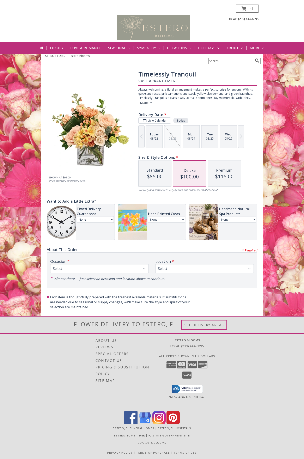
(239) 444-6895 (248, 19)
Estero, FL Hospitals (174, 428)
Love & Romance (85, 48)
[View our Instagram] (159, 423)
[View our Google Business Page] (145, 423)
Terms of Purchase (153, 452)
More (255, 48)
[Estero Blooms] (153, 23)
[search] (257, 60)
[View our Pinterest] (173, 423)
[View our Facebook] (131, 423)
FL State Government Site (169, 435)
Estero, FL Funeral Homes (133, 428)
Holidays (206, 48)
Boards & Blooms (152, 443)
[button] (247, 9)
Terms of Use (185, 452)
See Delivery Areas (204, 325)
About (232, 48)
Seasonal (117, 48)
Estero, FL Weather (129, 435)
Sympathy (146, 48)
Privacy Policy (120, 452)
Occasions (177, 48)
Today (181, 120)
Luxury (57, 48)
